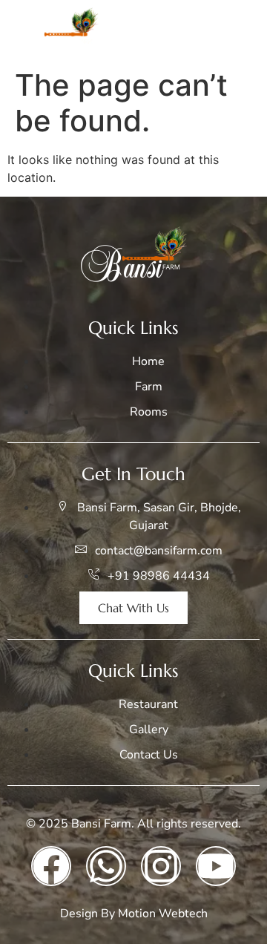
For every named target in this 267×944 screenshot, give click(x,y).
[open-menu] (240, 30)
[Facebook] (51, 866)
